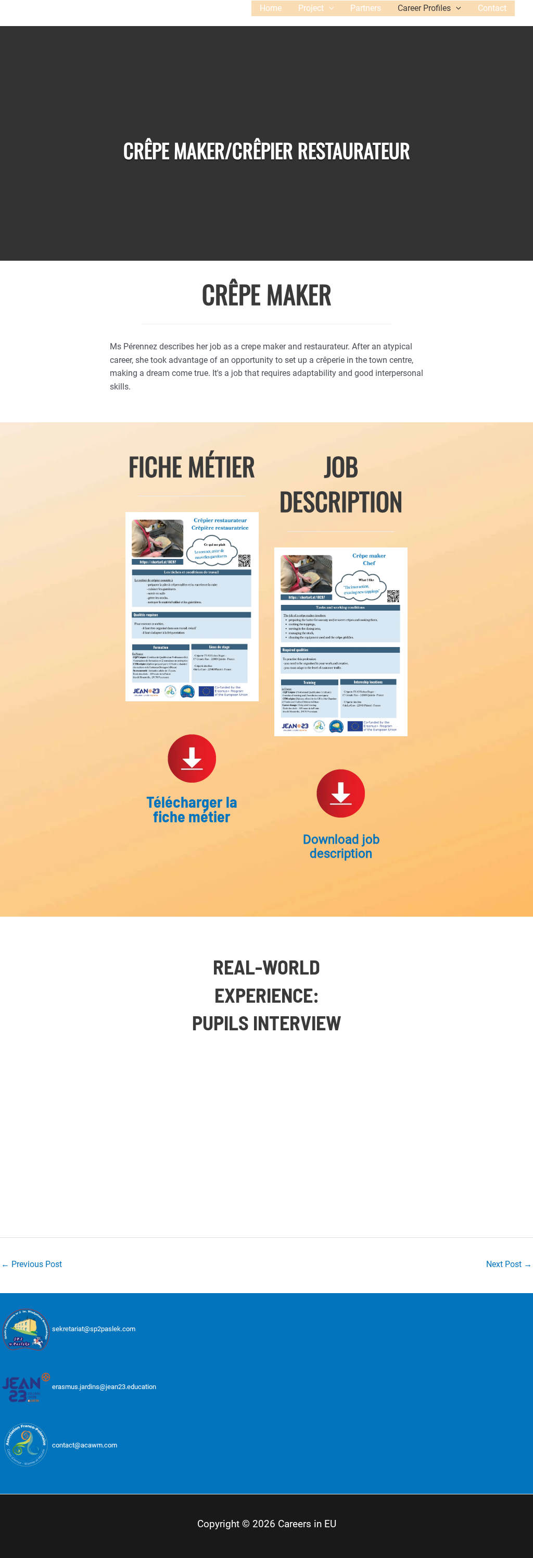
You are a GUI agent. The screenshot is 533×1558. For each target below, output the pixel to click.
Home (271, 8)
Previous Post (31, 1264)
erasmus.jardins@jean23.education (104, 1387)
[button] (329, 8)
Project (311, 8)
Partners (365, 8)
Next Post (509, 1264)
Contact (492, 8)
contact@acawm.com (84, 1445)
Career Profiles (424, 8)
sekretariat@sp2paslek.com (93, 1329)
